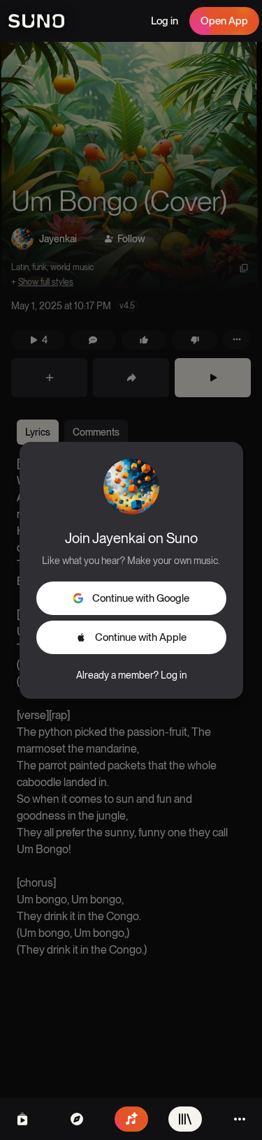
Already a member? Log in (131, 675)
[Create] (131, 1119)
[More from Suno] (239, 1119)
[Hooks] (22, 1119)
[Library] (185, 1119)
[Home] (77, 1119)
